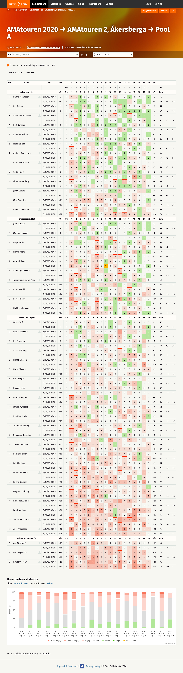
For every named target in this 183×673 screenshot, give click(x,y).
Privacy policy (93, 666)
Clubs (81, 4)
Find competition (20, 10)
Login (148, 4)
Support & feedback (67, 666)
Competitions (39, 4)
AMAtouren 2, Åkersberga (106, 29)
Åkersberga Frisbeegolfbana (43, 47)
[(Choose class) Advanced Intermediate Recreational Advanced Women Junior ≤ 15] (113, 54)
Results (30, 72)
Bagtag (109, 4)
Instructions (95, 4)
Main (9, 10)
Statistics (56, 4)
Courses (69, 4)
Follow (164, 11)
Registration (15, 72)
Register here (149, 11)
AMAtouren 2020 (32, 29)
